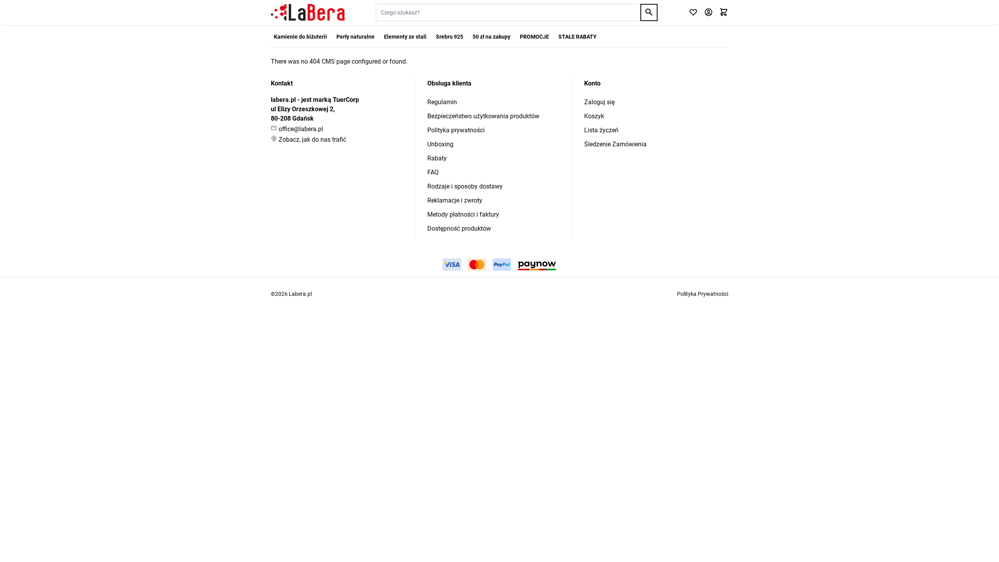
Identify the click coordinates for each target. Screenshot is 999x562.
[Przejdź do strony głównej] (308, 12)
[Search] (649, 12)
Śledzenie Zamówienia (615, 144)
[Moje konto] (708, 13)
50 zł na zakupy (491, 37)
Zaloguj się (599, 102)
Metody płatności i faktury (463, 214)
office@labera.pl (300, 129)
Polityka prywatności (456, 130)
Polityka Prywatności (702, 294)
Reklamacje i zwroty (454, 200)
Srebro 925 (449, 37)
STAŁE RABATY (577, 37)
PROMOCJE (534, 37)
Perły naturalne (355, 37)
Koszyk (594, 116)
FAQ (433, 172)
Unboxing (440, 144)
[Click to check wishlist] (693, 13)
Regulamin (442, 102)
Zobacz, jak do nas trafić (311, 139)
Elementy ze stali (405, 37)
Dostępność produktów (459, 228)
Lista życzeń (601, 130)
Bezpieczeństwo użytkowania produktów (483, 116)
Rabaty (437, 158)
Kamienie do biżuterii (300, 37)
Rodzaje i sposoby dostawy (465, 186)
